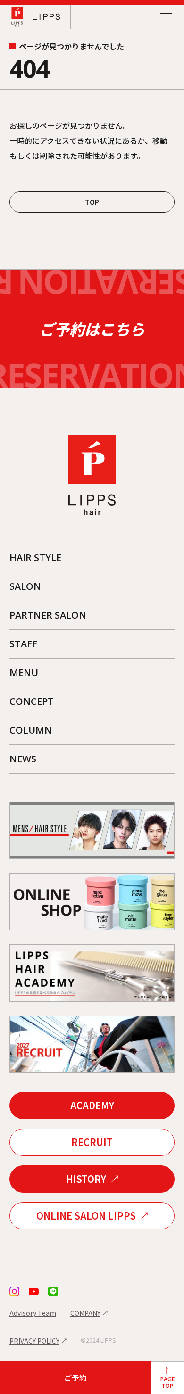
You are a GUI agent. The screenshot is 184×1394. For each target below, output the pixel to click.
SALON (25, 586)
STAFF (23, 643)
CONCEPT (31, 701)
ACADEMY (92, 1105)
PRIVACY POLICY (34, 1340)
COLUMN (30, 730)
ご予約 (75, 1377)
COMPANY (85, 1313)
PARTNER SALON (47, 615)
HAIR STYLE (35, 557)
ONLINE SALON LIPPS (86, 1215)
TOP (92, 201)
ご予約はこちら (92, 328)
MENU (23, 672)
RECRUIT (92, 1142)
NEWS (22, 758)
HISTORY (86, 1179)
